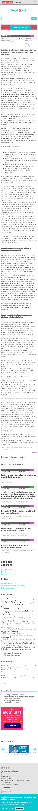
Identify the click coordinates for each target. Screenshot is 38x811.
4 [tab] (12, 754)
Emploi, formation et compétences (11, 447)
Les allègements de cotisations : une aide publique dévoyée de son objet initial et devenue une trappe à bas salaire (18, 605)
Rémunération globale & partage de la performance (15, 782)
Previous (3, 750)
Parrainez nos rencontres (12, 699)
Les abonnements (6, 792)
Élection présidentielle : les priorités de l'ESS (20, 678)
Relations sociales (7, 449)
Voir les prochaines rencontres (13, 682)
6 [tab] (17, 754)
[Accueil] (19, 10)
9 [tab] (25, 754)
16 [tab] (17, 756)
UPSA (3, 574)
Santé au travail (6, 535)
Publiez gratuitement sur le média (14, 695)
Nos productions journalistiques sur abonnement (19, 697)
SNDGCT (11, 40)
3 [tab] (9, 754)
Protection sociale (6, 778)
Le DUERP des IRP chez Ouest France (14, 609)
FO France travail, (7, 570)
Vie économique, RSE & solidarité (10, 785)
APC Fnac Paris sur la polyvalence (12, 633)
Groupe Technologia (21, 535)
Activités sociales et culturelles (9, 772)
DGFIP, (3, 572)
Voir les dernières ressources (13, 653)
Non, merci (19, 808)
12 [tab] (33, 754)
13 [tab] (36, 754)
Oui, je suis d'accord (8, 808)
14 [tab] (12, 756)
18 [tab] (22, 756)
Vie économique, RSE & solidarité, (13, 586)
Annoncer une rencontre (12, 684)
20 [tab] (28, 756)
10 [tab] (28, 754)
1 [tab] (4, 754)
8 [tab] (22, 754)
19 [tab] (25, 756)
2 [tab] (7, 754)
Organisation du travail (26, 447)
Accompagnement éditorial (12, 701)
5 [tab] (14, 754)
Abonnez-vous (7, 2)
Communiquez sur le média (12, 703)
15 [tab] (14, 756)
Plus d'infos (23, 804)
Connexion (18, 2)
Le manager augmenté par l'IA (16, 676)
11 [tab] (30, 754)
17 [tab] (20, 756)
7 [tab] (20, 754)
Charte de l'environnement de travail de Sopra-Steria (18, 615)
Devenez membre (21, 27)
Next (35, 750)
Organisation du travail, (9, 583)
